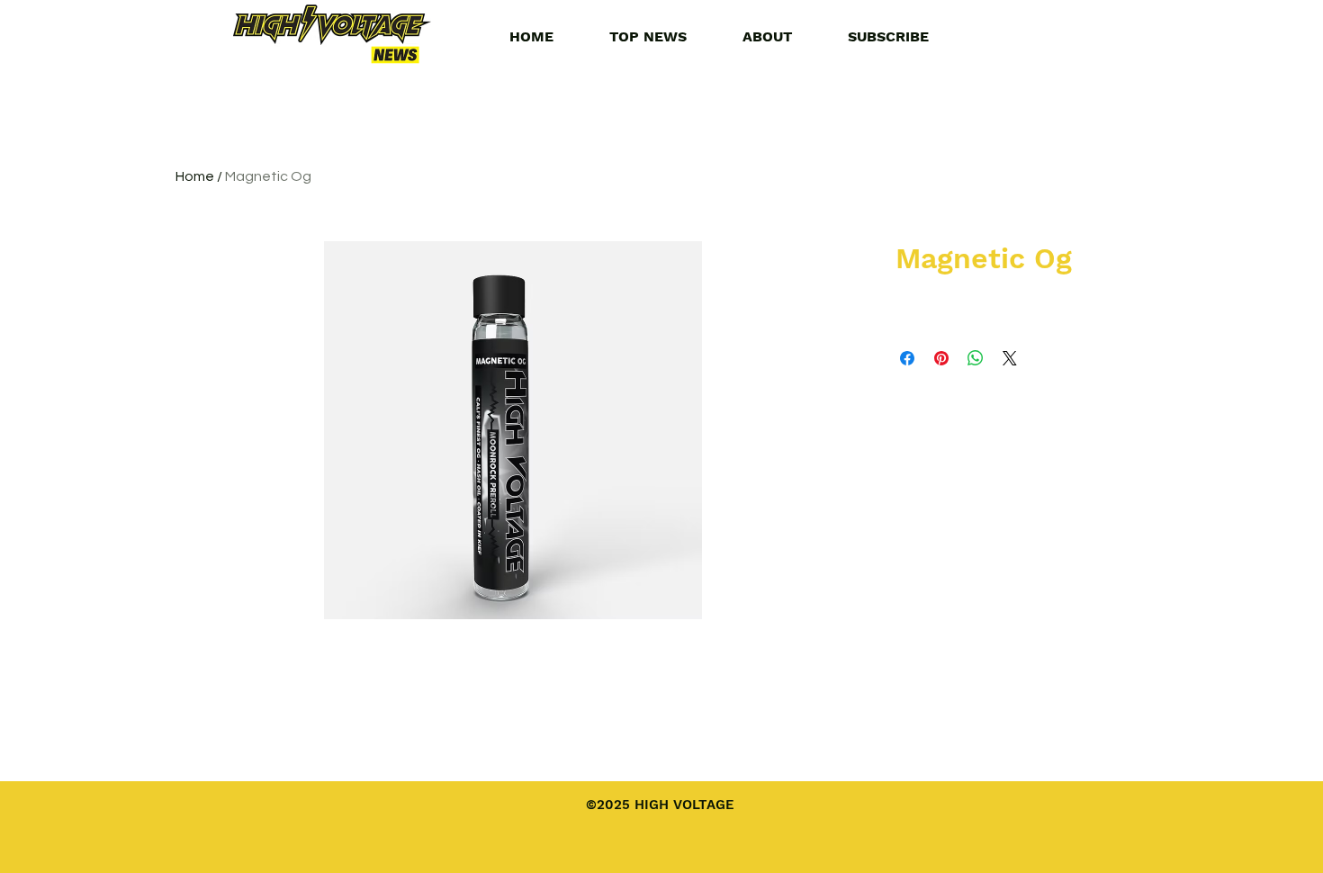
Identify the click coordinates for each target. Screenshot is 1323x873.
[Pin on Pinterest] (941, 358)
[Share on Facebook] (907, 358)
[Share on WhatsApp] (975, 358)
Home (195, 176)
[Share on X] (1010, 358)
